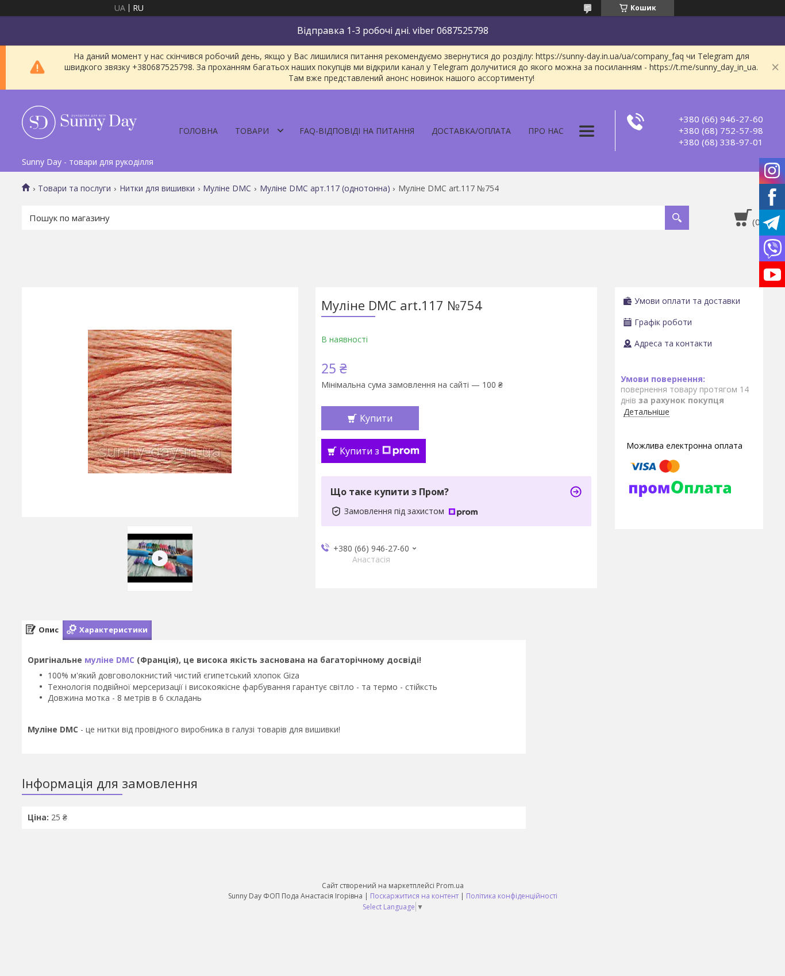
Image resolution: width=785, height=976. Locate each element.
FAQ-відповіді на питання (356, 130)
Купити (376, 418)
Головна (198, 130)
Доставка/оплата (471, 130)
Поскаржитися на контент (414, 896)
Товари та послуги (74, 188)
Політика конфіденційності (511, 896)
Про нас (546, 130)
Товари (252, 130)
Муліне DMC (227, 188)
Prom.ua (450, 885)
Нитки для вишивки (157, 188)
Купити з (359, 451)
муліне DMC (109, 659)
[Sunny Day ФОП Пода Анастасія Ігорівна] (79, 121)
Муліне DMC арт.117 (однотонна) (325, 188)
